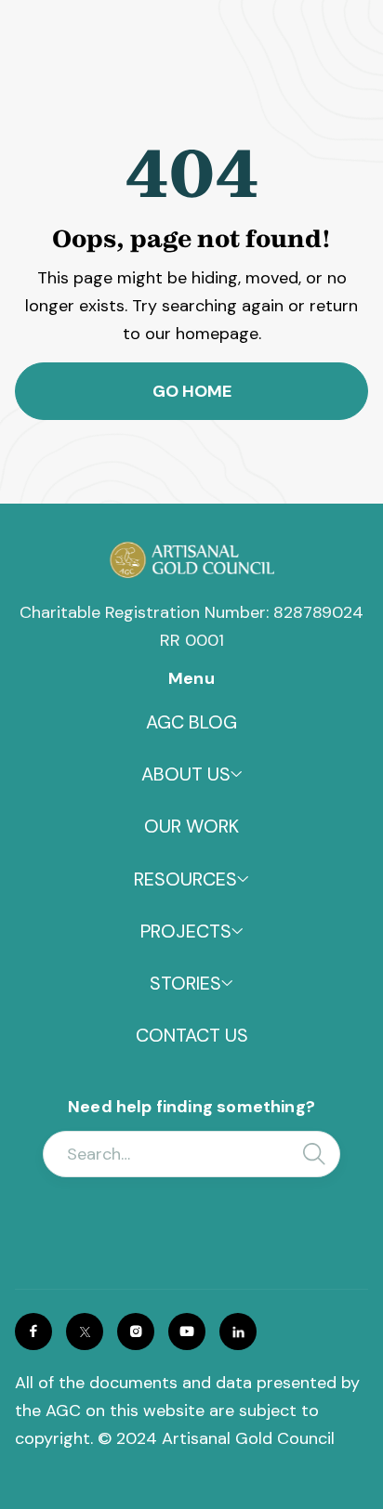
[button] (192, 774)
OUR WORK (191, 826)
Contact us (192, 1035)
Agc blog (191, 722)
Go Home (191, 391)
